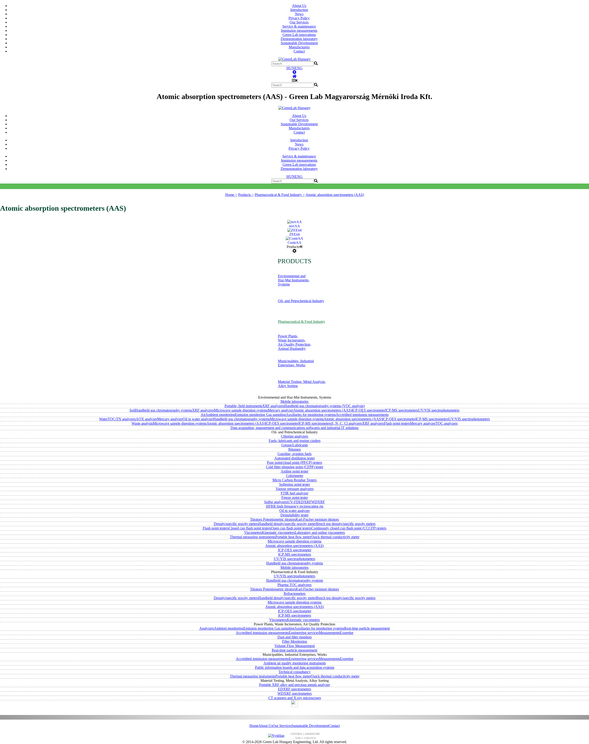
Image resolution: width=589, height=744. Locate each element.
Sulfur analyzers (276, 502)
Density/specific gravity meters (236, 524)
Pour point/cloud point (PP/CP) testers (294, 462)
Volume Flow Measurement (294, 646)
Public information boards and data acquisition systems (294, 667)
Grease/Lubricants (294, 445)
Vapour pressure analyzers (295, 489)
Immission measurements (299, 30)
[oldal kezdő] (294, 72)
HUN (290, 68)
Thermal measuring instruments (252, 537)
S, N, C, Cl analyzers (346, 423)
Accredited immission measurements (362, 415)
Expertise (346, 633)
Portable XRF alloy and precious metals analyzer (294, 685)
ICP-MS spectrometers (401, 410)
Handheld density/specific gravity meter (287, 524)
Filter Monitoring (294, 641)
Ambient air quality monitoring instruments (294, 663)
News (299, 14)
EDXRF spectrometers (294, 689)
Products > (246, 195)
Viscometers (253, 532)
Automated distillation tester (294, 458)
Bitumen (294, 449)
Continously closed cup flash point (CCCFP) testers (348, 528)
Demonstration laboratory (299, 39)
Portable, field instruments (243, 406)
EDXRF (305, 502)
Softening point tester (294, 484)
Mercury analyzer (280, 410)
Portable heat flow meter (293, 537)
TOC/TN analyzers (122, 419)
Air (203, 415)
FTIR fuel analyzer (294, 493)
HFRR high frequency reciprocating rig (294, 506)
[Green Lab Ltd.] (294, 76)
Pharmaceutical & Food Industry (301, 322)
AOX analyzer (146, 419)
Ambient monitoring (220, 415)
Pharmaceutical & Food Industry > (280, 195)
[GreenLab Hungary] (294, 59)
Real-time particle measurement (367, 628)
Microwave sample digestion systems (241, 410)
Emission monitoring (250, 415)
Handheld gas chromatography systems (163, 410)
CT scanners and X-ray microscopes (294, 698)
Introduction (299, 10)
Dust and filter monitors (294, 637)
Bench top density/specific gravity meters (345, 524)
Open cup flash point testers (291, 528)
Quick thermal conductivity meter (335, 537)
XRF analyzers (273, 406)
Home (253, 726)
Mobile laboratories (294, 401)
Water (103, 419)
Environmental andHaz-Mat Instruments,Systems (293, 280)
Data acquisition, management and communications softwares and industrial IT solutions (294, 428)
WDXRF (318, 502)
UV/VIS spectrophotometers (438, 410)
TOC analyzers (447, 423)
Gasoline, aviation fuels (294, 454)
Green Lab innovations (299, 35)
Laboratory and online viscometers (320, 532)
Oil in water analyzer (198, 419)
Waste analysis (142, 423)
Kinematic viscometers (278, 532)
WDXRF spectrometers (294, 693)
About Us (299, 6)
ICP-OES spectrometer (368, 410)
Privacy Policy (299, 18)
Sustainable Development (299, 43)
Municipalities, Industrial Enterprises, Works (296, 363)
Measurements (329, 633)
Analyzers (206, 628)
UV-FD (293, 502)
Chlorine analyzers (294, 436)
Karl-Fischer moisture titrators (317, 519)
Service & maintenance (299, 26)
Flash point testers (397, 423)
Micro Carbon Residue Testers (294, 480)
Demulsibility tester (294, 515)
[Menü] (294, 80)
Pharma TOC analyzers (294, 585)
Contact (299, 51)
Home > (231, 195)
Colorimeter (294, 476)
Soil (132, 410)
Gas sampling (276, 415)
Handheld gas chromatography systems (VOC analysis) (324, 406)
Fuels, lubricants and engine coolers (294, 441)
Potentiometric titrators (279, 519)
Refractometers (295, 593)
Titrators (256, 519)
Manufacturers (299, 47)
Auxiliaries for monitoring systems (311, 415)
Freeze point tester (294, 497)
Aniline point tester (294, 471)
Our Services (299, 22)
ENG (299, 68)
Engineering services (304, 633)
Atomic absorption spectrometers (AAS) (335, 195)
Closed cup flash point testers (250, 528)
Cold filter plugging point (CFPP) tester (294, 467)
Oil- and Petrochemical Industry (301, 301)
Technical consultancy (294, 672)
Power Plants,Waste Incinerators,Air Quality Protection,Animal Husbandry (294, 342)
